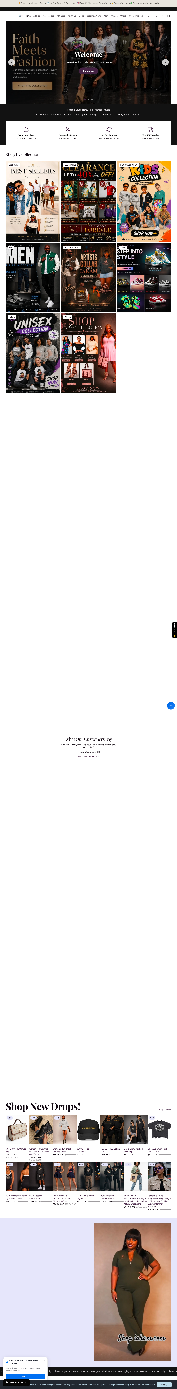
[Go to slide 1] (85, 99)
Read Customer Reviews (89, 756)
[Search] (156, 16)
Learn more (150, 1384)
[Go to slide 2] (88, 99)
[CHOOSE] (48, 1140)
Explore (88, 70)
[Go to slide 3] (92, 99)
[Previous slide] (11, 62)
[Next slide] (165, 62)
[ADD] (25, 1140)
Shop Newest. (165, 1109)
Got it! (164, 1384)
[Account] (162, 16)
